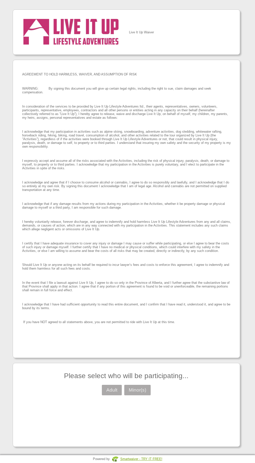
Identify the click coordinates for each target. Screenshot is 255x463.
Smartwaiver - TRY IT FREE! (141, 459)
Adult (111, 390)
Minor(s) (137, 390)
